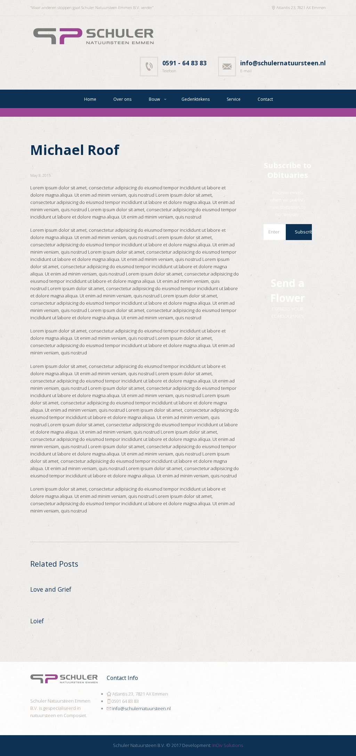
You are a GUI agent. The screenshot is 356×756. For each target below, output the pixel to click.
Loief (37, 621)
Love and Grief (50, 589)
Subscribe (305, 232)
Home (90, 99)
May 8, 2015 (40, 175)
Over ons (122, 99)
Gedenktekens (195, 99)
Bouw (154, 99)
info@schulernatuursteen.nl (141, 708)
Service (234, 99)
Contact (265, 99)
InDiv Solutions (227, 745)
